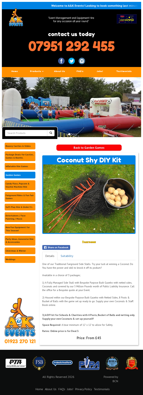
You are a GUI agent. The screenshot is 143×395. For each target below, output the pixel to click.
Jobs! (100, 71)
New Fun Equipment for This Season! (18, 229)
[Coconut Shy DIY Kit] (89, 198)
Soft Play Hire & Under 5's (19, 207)
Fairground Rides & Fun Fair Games (20, 197)
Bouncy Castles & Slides (18, 146)
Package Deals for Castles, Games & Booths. (20, 156)
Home (14, 71)
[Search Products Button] (51, 133)
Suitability (67, 256)
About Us (59, 71)
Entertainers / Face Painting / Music (16, 217)
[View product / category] (71, 107)
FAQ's (80, 71)
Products (36, 71)
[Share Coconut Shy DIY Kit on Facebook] (89, 247)
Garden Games (13, 175)
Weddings (10, 259)
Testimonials (124, 71)
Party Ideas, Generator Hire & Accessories (20, 240)
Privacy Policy (83, 389)
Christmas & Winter (16, 250)
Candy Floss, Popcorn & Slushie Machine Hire (17, 185)
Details (49, 256)
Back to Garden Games (89, 147)
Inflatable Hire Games (17, 166)
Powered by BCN (111, 379)
